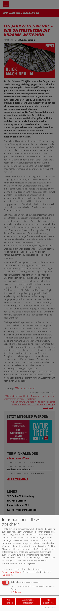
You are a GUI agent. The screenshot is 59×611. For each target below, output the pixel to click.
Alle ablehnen (8, 601)
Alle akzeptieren (48, 601)
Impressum (7, 575)
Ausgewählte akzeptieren (28, 601)
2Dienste (16, 592)
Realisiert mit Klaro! (49, 608)
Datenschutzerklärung (12, 572)
